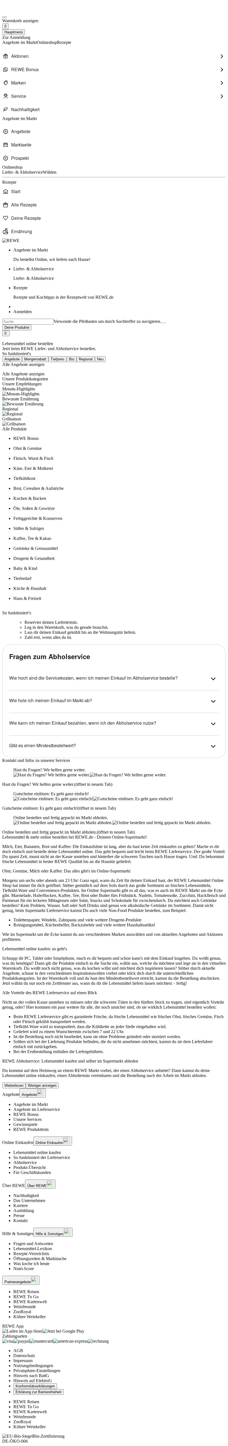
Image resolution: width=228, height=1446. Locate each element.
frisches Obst (169, 1016)
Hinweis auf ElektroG (32, 1380)
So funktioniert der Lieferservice (41, 1157)
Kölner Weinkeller (29, 1316)
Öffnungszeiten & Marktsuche (39, 1258)
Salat (83, 900)
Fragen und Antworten (33, 1243)
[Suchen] (163, 323)
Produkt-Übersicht (29, 1167)
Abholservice (25, 1162)
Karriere (20, 1205)
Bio (71, 359)
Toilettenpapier (26, 920)
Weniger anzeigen (42, 1085)
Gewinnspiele (25, 1124)
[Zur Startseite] (21, 10)
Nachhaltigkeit (26, 1195)
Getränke (208, 900)
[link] (119, 255)
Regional (86, 359)
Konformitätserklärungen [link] (35, 1386)
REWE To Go (26, 1296)
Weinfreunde (24, 1306)
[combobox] (28, 322)
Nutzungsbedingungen (33, 1365)
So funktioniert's (16, 353)
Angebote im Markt (30, 1104)
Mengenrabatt (35, 359)
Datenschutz (24, 1355)
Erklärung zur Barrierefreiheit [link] (38, 1392)
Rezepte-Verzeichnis (31, 1253)
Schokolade (121, 900)
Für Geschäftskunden (32, 1172)
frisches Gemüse (197, 1016)
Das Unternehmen (29, 1200)
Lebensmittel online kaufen (37, 1152)
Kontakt (20, 1220)
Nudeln (145, 895)
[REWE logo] (10, 240)
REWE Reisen (26, 1291)
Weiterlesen (13, 1085)
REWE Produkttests (31, 1129)
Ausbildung (23, 1210)
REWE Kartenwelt (30, 1301)
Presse (18, 1215)
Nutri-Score (23, 1268)
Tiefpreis (58, 359)
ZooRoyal (22, 1311)
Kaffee (64, 895)
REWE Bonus (26, 1114)
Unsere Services (27, 1119)
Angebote (12, 359)
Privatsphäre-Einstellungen (36, 1370)
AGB (18, 1350)
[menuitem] (114, 56)
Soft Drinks (89, 905)
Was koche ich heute (31, 1263)
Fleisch (28, 1021)
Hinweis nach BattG (31, 1375)
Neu (100, 359)
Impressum (23, 1360)
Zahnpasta (67, 920)
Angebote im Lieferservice (36, 1109)
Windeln (48, 920)
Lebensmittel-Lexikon (32, 1248)
